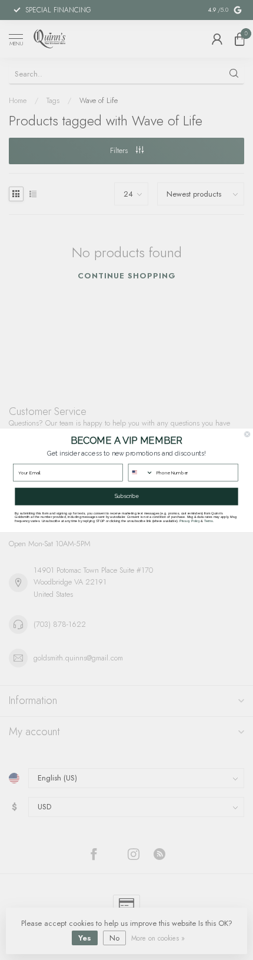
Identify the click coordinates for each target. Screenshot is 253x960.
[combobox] (140, 472)
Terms (208, 520)
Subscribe (126, 496)
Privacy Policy (189, 520)
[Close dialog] (247, 434)
